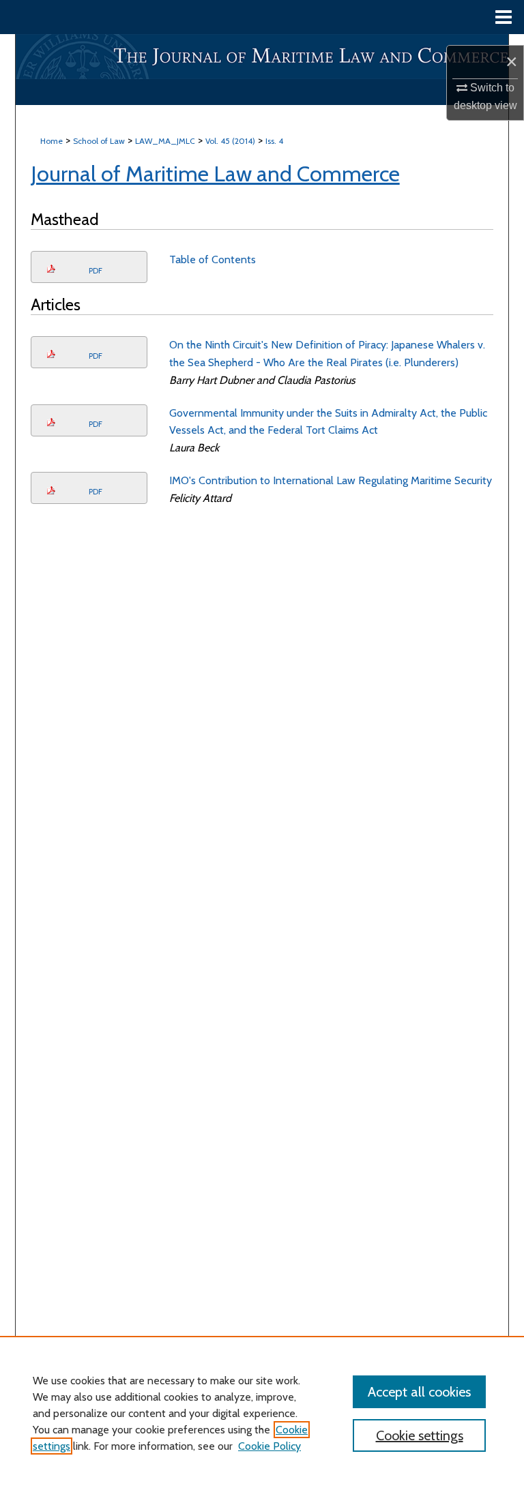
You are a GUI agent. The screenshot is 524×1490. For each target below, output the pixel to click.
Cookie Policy (269, 1446)
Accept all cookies (419, 1392)
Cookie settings (419, 1435)
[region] (262, 1413)
